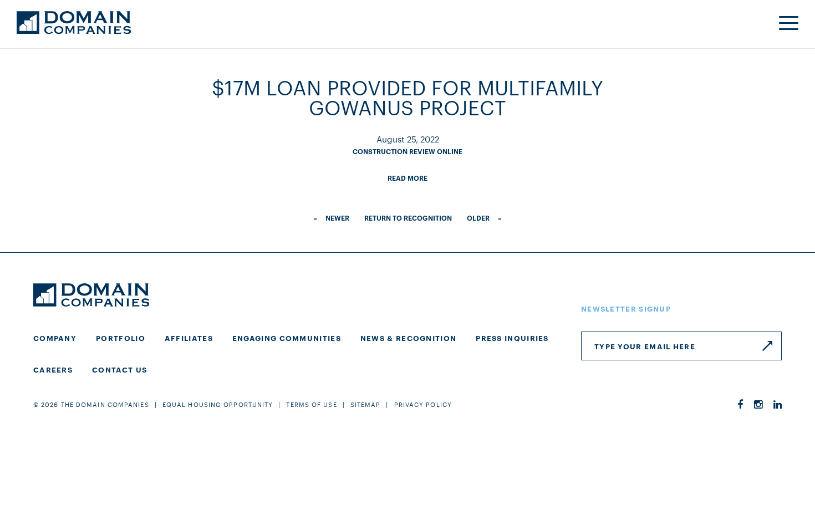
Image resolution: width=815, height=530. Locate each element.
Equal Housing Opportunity (217, 404)
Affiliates (189, 338)
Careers (53, 369)
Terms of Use (311, 404)
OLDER (478, 217)
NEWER (337, 217)
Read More (407, 177)
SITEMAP (365, 404)
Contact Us (119, 369)
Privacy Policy (423, 404)
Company (55, 338)
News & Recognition (408, 338)
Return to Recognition (408, 217)
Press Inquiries (512, 338)
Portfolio (120, 338)
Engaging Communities (286, 338)
